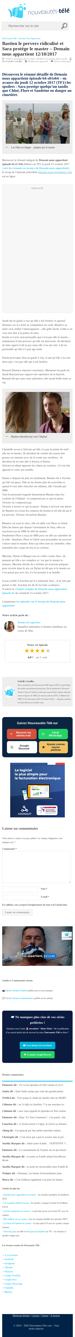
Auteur (44, 1315)
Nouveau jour (9, 1231)
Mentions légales (21, 1315)
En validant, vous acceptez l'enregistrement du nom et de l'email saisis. (35, 904)
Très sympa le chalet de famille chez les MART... (42, 1098)
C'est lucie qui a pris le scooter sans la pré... (43, 1137)
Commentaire (9, 848)
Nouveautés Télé (9, 39)
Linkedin (9, 1288)
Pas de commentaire (62, 61)
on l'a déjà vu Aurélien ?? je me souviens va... (42, 1104)
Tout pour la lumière (35, 1231)
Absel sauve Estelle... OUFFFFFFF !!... (47, 1143)
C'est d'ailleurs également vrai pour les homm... (40, 1179)
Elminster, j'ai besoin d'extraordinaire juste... (40, 1173)
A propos (55, 1315)
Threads (9, 1267)
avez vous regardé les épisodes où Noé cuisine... (43, 1111)
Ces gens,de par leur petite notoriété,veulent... (39, 1130)
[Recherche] (64, 26)
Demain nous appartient (29, 39)
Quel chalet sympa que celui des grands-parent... (40, 1091)
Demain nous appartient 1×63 (55, 172)
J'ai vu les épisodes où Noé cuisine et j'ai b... (42, 1084)
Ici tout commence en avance (16, 1211)
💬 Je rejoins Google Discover (37, 1054)
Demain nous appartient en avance (19, 1194)
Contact (36, 1315)
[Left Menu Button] (3, 11)
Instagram (10, 1263)
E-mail (45, 897)
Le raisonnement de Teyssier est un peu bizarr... (43, 1150)
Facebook (9, 1259)
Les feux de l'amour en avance (17, 1223)
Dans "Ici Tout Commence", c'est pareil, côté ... (43, 1117)
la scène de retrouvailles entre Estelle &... (48, 1166)
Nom (44, 889)
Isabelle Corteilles (14, 61)
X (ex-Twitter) (11, 1255)
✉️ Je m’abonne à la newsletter (37, 1045)
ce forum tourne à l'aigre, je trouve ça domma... (43, 1124)
